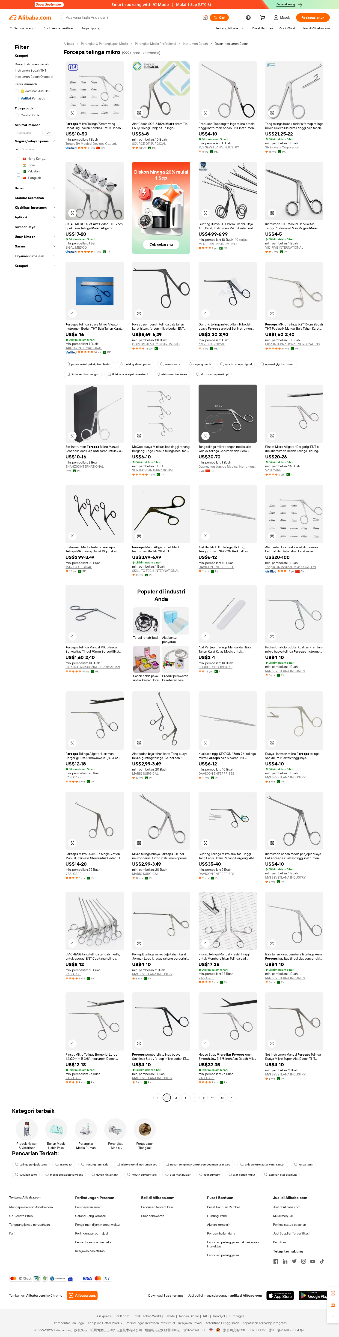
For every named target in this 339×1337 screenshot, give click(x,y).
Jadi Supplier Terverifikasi (291, 1233)
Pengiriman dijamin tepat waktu (97, 1224)
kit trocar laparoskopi (215, 374)
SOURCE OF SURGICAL (149, 143)
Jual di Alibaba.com (286, 1207)
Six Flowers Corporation (282, 147)
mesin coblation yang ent (66, 1174)
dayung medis (202, 364)
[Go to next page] (231, 1097)
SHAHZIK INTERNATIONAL (84, 466)
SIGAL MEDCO (76, 247)
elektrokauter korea (174, 374)
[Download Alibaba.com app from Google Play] (314, 1295)
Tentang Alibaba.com (25, 1197)
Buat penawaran (152, 1216)
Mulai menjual (283, 1216)
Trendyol (218, 1316)
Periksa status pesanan (289, 1224)
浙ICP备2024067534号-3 (287, 1330)
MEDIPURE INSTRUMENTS (218, 244)
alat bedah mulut (244, 1174)
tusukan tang (28, 1174)
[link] (333, 1293)
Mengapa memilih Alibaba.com (31, 1207)
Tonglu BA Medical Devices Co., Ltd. (91, 143)
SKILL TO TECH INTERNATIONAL (155, 570)
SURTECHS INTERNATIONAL (153, 470)
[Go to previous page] (157, 1097)
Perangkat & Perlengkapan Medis (104, 43)
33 (222, 1097)
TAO (205, 1316)
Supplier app (173, 1295)
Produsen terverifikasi (157, 1207)
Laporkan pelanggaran (223, 1255)
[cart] (263, 18)
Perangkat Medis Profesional (155, 43)
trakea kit (66, 1164)
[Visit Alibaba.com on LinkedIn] (285, 1261)
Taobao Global (188, 1316)
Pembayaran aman (88, 1207)
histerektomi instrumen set (139, 1164)
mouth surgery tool (144, 1174)
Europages (236, 1316)
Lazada (170, 1316)
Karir (12, 1233)
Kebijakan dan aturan (90, 1251)
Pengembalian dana (221, 1233)
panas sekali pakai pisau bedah (91, 364)
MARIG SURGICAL (78, 567)
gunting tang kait (97, 1164)
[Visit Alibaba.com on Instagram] (303, 1261)
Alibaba (69, 43)
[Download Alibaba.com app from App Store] (280, 1295)
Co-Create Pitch (21, 1216)
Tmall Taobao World (147, 1316)
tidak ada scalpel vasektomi (130, 374)
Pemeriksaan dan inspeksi (93, 1242)
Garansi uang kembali (90, 1216)
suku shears (172, 364)
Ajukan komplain (218, 1224)
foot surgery (212, 1174)
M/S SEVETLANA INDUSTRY (219, 147)
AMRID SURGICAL (212, 344)
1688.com (122, 1316)
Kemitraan (280, 1242)
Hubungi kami (217, 1216)
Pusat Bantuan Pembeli (223, 1207)
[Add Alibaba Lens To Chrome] (82, 1295)
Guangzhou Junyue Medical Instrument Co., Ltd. (228, 466)
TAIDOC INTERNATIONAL (83, 348)
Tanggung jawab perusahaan (29, 1224)
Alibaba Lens (36, 1295)
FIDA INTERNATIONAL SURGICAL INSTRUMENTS (294, 344)
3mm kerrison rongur (85, 374)
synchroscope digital (238, 364)
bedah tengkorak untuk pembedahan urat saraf (201, 1164)
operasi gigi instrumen (279, 364)
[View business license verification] (211, 1330)
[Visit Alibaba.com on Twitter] (294, 1261)
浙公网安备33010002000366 (244, 1330)
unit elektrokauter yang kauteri (265, 1164)
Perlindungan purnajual (91, 1233)
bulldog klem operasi (138, 364)
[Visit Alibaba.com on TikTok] (322, 1261)
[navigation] (35, 571)
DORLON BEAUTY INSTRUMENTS (156, 344)
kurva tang (305, 1164)
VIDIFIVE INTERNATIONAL (284, 247)
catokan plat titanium (283, 1174)
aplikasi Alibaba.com (246, 1295)
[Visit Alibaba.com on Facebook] (276, 1261)
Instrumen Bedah (195, 43)
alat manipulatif (180, 1174)
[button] (205, 17)
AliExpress (103, 1316)
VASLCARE (273, 470)
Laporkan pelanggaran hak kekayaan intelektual (233, 1244)
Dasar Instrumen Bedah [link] (232, 43)
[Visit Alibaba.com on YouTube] (312, 1261)
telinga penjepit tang (33, 1164)
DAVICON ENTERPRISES (216, 567)
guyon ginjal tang (107, 1174)
